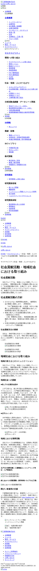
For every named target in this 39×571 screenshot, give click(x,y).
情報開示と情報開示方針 (17, 164)
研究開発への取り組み (17, 179)
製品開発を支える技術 (17, 204)
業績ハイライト (14, 135)
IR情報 (8, 123)
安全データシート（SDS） (18, 106)
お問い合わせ (11, 4)
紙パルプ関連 (13, 187)
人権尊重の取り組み (16, 97)
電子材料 (12, 194)
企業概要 (8, 18)
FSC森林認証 (14, 73)
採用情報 (8, 214)
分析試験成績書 (14, 110)
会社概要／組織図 (15, 26)
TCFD (11, 77)
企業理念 (12, 24)
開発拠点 (12, 206)
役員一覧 (12, 32)
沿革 (10, 34)
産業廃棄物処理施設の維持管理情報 (21, 112)
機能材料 (12, 189)
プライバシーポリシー (13, 553)
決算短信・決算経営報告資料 (19, 137)
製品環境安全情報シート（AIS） (20, 108)
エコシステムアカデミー (17, 87)
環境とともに (13, 64)
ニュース (8, 42)
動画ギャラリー (14, 66)
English (3, 4)
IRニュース (13, 127)
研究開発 (8, 175)
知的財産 (12, 208)
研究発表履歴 (13, 210)
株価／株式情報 (14, 162)
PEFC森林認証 (14, 75)
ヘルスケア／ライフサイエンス (20, 196)
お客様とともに (14, 93)
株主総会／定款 (14, 160)
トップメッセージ (15, 22)
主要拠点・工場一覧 (16, 36)
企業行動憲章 (13, 28)
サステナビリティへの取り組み (20, 62)
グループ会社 (13, 39)
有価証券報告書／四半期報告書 (20, 139)
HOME (3, 254)
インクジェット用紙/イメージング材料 (22, 191)
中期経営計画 (13, 148)
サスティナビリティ (12, 230)
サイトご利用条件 (11, 551)
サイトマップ (9, 560)
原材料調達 (13, 70)
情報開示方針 (9, 556)
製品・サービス (10, 45)
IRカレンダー (13, 150)
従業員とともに (14, 95)
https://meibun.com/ (28, 497)
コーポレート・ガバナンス (18, 30)
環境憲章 (12, 68)
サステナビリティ (12, 53)
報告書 (11, 79)
